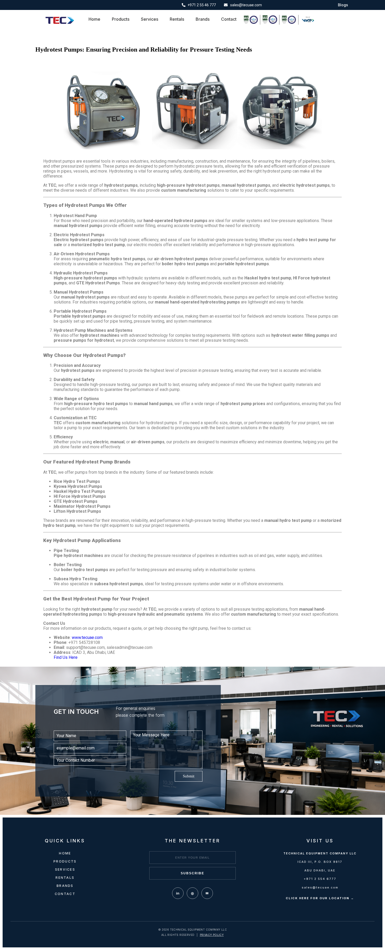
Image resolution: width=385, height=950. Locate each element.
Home (94, 19)
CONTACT (65, 894)
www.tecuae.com (87, 637)
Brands (203, 19)
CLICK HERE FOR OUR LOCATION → (320, 898)
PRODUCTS (64, 861)
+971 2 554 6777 (320, 879)
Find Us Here (66, 657)
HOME (65, 853)
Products (120, 19)
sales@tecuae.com (320, 887)
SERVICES (65, 869)
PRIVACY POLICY (212, 934)
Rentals (177, 19)
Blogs (343, 5)
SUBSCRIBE (192, 873)
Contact (228, 19)
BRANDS (65, 886)
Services (149, 19)
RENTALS (65, 878)
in (177, 893)
